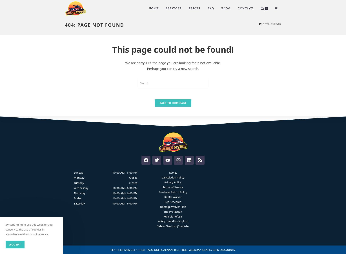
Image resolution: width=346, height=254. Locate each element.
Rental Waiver (172, 197)
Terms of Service (173, 187)
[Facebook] (145, 160)
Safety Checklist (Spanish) (173, 226)
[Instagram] (178, 160)
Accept (15, 244)
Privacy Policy (172, 182)
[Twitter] (156, 160)
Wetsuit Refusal (173, 216)
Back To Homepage (173, 103)
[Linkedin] (189, 160)
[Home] (260, 23)
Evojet (173, 172)
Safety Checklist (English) (173, 221)
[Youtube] (167, 160)
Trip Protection (173, 211)
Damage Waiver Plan (173, 206)
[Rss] (200, 160)
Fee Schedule (173, 202)
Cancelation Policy (173, 177)
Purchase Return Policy (173, 192)
